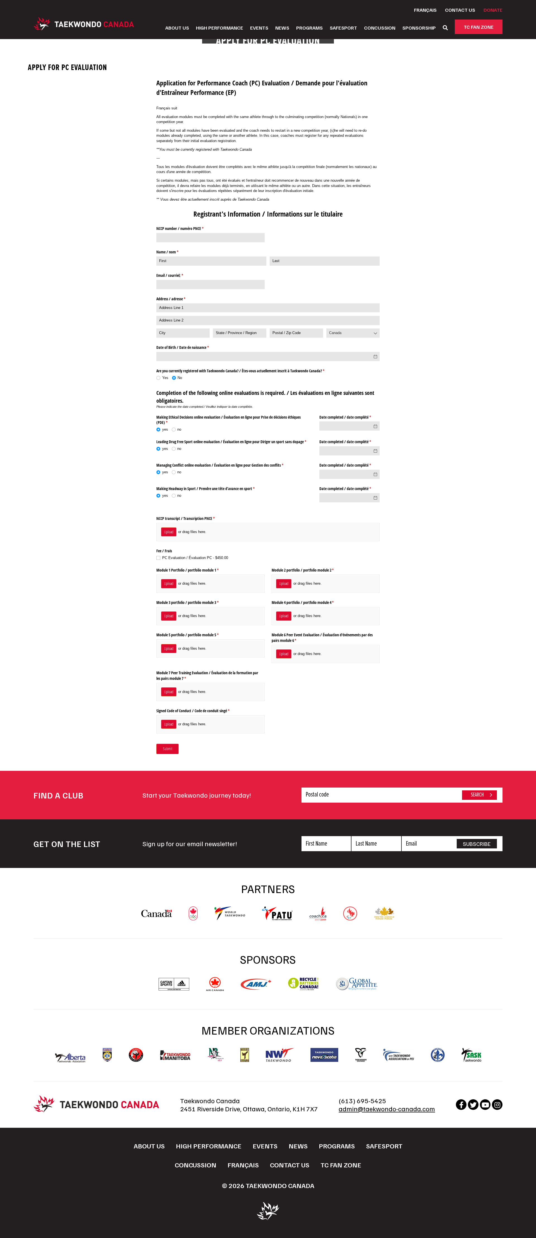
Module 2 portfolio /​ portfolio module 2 (309, 570)
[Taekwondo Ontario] (361, 1055)
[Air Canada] (215, 988)
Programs (309, 27)
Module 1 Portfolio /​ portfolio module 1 (194, 570)
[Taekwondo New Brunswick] (215, 1055)
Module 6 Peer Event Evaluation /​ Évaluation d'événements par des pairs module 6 (322, 637)
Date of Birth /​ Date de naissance (189, 347)
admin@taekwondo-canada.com (387, 1108)
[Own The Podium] (384, 917)
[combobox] (353, 333)
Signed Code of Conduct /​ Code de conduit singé (199, 710)
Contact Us (460, 9)
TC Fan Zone (479, 27)
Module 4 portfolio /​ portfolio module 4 (309, 602)
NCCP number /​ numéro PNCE (186, 228)
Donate (493, 9)
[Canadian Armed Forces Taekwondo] (136, 1055)
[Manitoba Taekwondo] (175, 1055)
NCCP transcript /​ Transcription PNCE (192, 518)
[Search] (445, 27)
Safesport (343, 27)
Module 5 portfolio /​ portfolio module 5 (194, 634)
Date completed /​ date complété (349, 417)
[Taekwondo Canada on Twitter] (473, 1104)
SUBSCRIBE (477, 843)
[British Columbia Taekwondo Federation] (107, 1055)
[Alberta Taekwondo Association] (70, 1059)
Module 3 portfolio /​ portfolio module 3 (194, 602)
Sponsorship (419, 27)
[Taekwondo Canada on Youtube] (485, 1104)
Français (425, 9)
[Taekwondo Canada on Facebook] (461, 1104)
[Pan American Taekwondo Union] (277, 917)
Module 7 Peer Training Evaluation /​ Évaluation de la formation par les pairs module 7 (207, 675)
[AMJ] (256, 987)
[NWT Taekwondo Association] (280, 1055)
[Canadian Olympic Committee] (193, 917)
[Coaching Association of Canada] (318, 917)
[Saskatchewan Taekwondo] (471, 1055)
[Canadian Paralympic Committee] (350, 917)
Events (259, 27)
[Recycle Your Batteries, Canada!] (303, 988)
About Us (177, 27)
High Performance (219, 27)
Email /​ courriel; (176, 275)
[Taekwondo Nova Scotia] (324, 1055)
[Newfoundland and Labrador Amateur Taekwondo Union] (244, 1055)
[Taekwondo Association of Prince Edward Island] (398, 1055)
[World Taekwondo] (229, 917)
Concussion (379, 27)
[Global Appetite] (356, 988)
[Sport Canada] (156, 914)
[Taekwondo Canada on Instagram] (497, 1104)
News (282, 27)
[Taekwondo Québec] (438, 1055)
